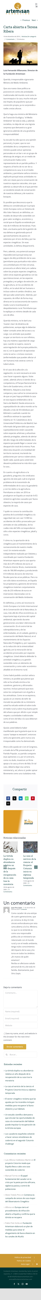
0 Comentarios (7, 890)
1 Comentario (10, 39)
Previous (26, 20)
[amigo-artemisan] (20, 811)
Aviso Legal (25, 1264)
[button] (5, 867)
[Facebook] (8, 798)
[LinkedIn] (20, 798)
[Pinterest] (32, 798)
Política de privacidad (23, 1257)
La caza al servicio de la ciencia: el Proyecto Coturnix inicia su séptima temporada (20, 1089)
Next (34, 20)
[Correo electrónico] (8, 803)
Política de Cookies (24, 1261)
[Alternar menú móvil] (36, 4)
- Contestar (23, 909)
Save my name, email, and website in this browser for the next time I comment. (20, 1036)
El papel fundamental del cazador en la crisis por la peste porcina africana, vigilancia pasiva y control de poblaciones (20, 1182)
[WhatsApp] (26, 798)
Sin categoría (31, 36)
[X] (14, 798)
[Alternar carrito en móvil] (36, 6)
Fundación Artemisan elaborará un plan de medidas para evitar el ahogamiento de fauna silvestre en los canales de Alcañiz (20, 1230)
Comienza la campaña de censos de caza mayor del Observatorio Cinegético (20, 1198)
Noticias (24, 36)
